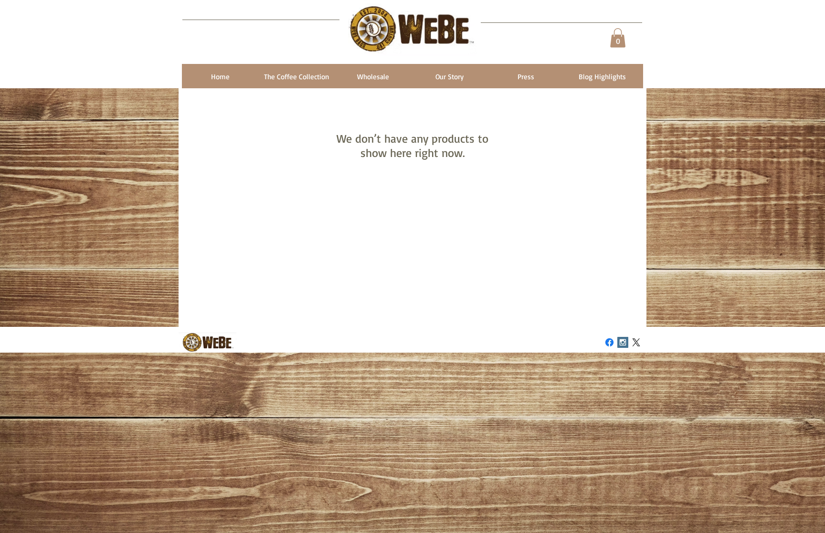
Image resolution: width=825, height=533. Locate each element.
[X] (636, 342)
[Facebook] (609, 342)
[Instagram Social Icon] (622, 342)
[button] (618, 38)
